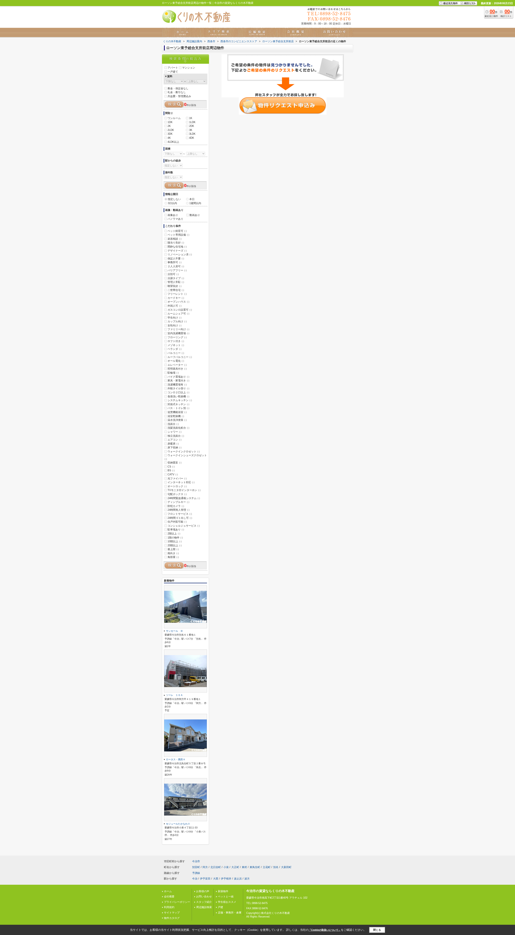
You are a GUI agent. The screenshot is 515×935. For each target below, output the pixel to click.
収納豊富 (174, 462)
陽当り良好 (176, 242)
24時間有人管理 (179, 509)
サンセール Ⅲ (174, 631)
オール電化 (176, 360)
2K (169, 125)
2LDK (171, 130)
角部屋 (173, 557)
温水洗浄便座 (177, 419)
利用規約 (169, 907)
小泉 (226, 867)
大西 (215, 878)
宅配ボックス (177, 494)
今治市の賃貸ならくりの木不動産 (270, 891)
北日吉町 (215, 867)
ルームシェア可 (178, 313)
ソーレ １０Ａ (174, 695)
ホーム (168, 891)
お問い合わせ (204, 896)
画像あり (173, 215)
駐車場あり (176, 529)
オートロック (177, 486)
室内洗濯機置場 (178, 333)
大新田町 (286, 867)
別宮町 (196, 867)
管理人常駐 (176, 282)
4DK (191, 137)
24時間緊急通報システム (184, 498)
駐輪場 (173, 372)
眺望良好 (174, 286)
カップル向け (177, 321)
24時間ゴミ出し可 (180, 517)
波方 (247, 878)
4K (169, 137)
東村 (244, 867)
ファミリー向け (178, 329)
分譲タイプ (176, 278)
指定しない (174, 199)
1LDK (192, 122)
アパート (173, 67)
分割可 (173, 274)
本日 (192, 199)
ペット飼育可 (177, 230)
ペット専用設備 (178, 234)
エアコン (174, 439)
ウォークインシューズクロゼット (186, 457)
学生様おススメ (227, 901)
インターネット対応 (181, 482)
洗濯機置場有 (177, 384)
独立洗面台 (176, 435)
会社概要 (169, 896)
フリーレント (177, 293)
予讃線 (196, 872)
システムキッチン (180, 400)
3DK (170, 133)
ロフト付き (176, 341)
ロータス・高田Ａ (175, 759)
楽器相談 (174, 238)
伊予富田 (205, 878)
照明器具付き (177, 368)
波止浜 (238, 878)
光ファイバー (177, 478)
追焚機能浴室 (177, 412)
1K (190, 118)
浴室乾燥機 (176, 416)
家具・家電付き (178, 380)
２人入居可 (176, 266)
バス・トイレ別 (178, 408)
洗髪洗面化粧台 (178, 427)
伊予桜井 (226, 878)
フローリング (177, 337)
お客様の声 (202, 891)
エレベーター (177, 364)
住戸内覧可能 (177, 521)
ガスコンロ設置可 (180, 309)
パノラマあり (175, 218)
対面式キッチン (178, 404)
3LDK (192, 133)
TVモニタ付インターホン (184, 490)
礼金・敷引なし (177, 92)
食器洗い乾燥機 (178, 396)
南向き (173, 553)
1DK (170, 122)
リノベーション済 (180, 254)
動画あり (195, 215)
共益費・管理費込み (179, 96)
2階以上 (174, 533)
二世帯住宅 (176, 290)
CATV (173, 474)
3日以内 (172, 203)
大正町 (235, 867)
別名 (275, 867)
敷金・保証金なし (178, 88)
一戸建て (173, 71)
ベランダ (174, 348)
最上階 (173, 549)
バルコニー (176, 352)
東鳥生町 (255, 867)
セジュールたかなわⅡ (178, 823)
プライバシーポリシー (177, 901)
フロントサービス (180, 513)
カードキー (176, 297)
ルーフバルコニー (180, 357)
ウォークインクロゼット (184, 451)
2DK (191, 125)
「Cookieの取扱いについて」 (325, 930)
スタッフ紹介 (204, 901)
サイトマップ (172, 912)
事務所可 (174, 262)
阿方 (205, 867)
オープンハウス (178, 301)
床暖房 (173, 443)
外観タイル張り (178, 388)
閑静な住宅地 (177, 246)
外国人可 (174, 305)
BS (171, 470)
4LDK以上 (173, 141)
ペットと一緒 (226, 896)
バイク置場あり (178, 376)
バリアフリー (177, 270)
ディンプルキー (178, 501)
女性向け (174, 325)
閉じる (377, 929)
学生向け (174, 317)
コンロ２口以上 (178, 392)
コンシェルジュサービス (184, 525)
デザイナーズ (177, 250)
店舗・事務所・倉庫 (229, 912)
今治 (194, 878)
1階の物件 (175, 537)
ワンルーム (174, 118)
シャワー (174, 431)
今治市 (196, 861)
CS (171, 466)
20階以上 (175, 545)
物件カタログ (172, 918)
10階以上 (175, 541)
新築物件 (223, 891)
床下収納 (174, 447)
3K (190, 130)
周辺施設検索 (204, 907)
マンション (188, 67)
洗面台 (173, 423)
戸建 (220, 907)
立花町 (267, 867)
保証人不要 (176, 258)
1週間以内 (195, 203)
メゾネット (176, 345)
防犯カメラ (176, 506)
